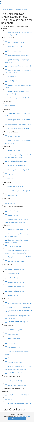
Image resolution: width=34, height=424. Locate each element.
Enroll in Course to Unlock (17, 419)
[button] (1, 2)
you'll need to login (24, 416)
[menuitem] (1, 4)
